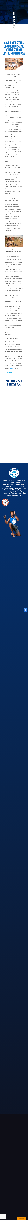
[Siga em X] (7, 13)
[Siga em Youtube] (11, 13)
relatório (12, 368)
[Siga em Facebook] (1, 13)
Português (21, 13)
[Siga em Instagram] (4, 13)
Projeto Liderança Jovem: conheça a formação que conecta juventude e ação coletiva (13, 397)
